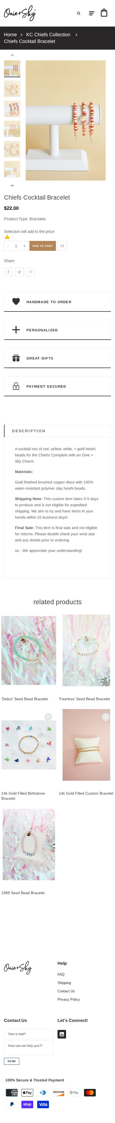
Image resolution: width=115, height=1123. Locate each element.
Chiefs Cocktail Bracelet (29, 41)
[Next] (99, 120)
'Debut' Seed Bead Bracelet (24, 699)
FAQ (60, 974)
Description (29, 431)
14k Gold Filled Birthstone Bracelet (23, 796)
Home (10, 34)
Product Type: (16, 218)
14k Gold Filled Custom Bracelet (86, 793)
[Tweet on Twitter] (19, 272)
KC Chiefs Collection (48, 34)
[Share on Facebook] (8, 272)
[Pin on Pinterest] (30, 272)
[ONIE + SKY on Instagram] (61, 1034)
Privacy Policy (68, 999)
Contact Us (66, 991)
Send (11, 1061)
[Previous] (32, 120)
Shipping (64, 983)
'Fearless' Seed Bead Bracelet (84, 699)
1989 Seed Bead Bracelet (23, 893)
